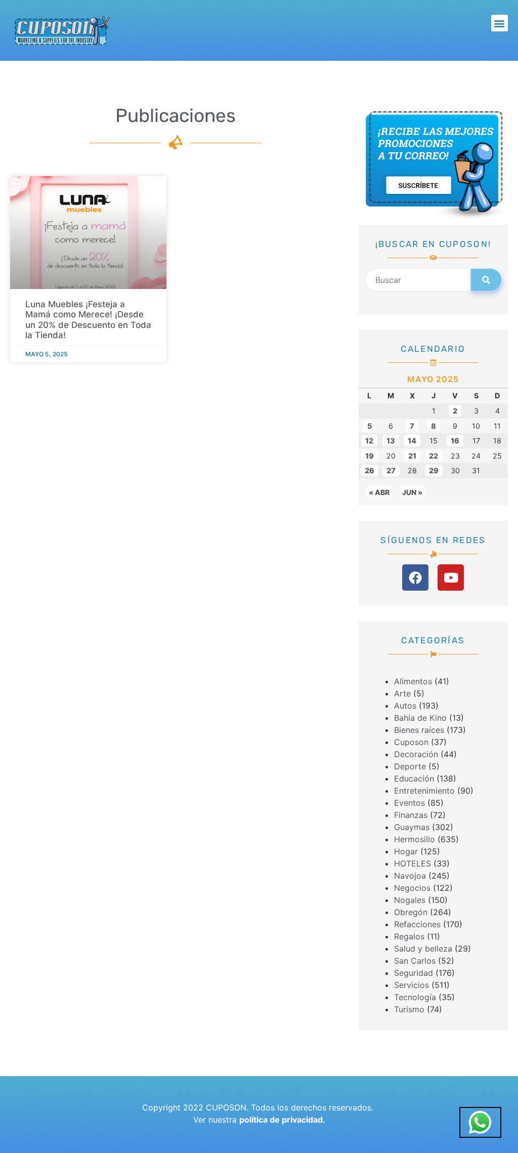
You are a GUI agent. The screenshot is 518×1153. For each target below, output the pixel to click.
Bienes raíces (419, 730)
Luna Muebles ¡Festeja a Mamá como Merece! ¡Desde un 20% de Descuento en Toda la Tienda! (88, 319)
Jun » (412, 492)
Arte (402, 693)
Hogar (406, 851)
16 (455, 440)
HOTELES (412, 863)
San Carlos (415, 961)
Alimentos (413, 681)
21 (412, 455)
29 (434, 470)
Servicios (411, 985)
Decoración (416, 754)
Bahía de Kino (420, 718)
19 (369, 455)
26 (369, 470)
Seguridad (413, 973)
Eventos (409, 803)
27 (391, 470)
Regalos (409, 936)
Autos (405, 706)
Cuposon (411, 742)
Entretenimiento (424, 791)
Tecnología (415, 997)
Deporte (410, 766)
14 (412, 440)
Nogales (409, 900)
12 (369, 440)
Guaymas (411, 827)
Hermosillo (414, 839)
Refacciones (417, 924)
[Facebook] (415, 577)
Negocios (412, 888)
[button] (499, 23)
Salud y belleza (423, 948)
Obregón (410, 912)
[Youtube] (451, 577)
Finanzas (410, 815)
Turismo (409, 1009)
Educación (414, 778)
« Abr (379, 492)
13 (390, 440)
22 (433, 455)
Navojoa (410, 876)
